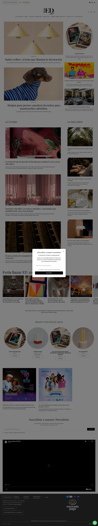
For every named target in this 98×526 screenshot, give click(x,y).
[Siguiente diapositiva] (93, 289)
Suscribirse (49, 272)
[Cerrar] (63, 251)
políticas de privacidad (54, 269)
